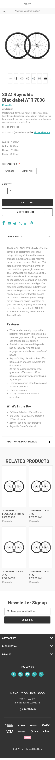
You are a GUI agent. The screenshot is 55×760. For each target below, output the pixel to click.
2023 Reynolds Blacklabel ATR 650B (13, 512)
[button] (40, 132)
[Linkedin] (25, 223)
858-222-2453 (29, 709)
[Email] (9, 223)
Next (51, 78)
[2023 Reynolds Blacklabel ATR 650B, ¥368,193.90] (14, 486)
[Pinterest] (31, 223)
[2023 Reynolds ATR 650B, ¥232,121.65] (41, 547)
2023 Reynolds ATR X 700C (12, 573)
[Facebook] (3, 223)
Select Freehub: (10, 164)
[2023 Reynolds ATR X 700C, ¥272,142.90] (14, 547)
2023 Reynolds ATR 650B (39, 573)
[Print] (14, 223)
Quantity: (7, 184)
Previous (3, 78)
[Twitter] (20, 223)
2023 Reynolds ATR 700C (39, 512)
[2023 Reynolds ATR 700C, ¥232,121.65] (41, 486)
